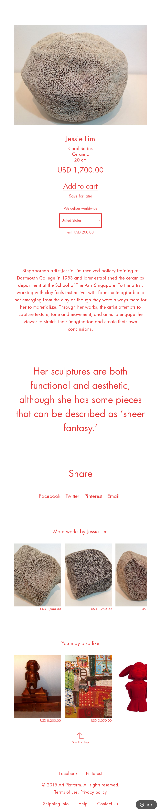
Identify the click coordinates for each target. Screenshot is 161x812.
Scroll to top (80, 742)
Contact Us (107, 804)
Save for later (80, 196)
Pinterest (94, 773)
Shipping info (56, 804)
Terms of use (66, 792)
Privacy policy (93, 792)
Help (82, 804)
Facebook (49, 496)
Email (113, 496)
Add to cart (80, 186)
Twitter (72, 496)
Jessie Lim (80, 138)
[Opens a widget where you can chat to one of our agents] (146, 805)
